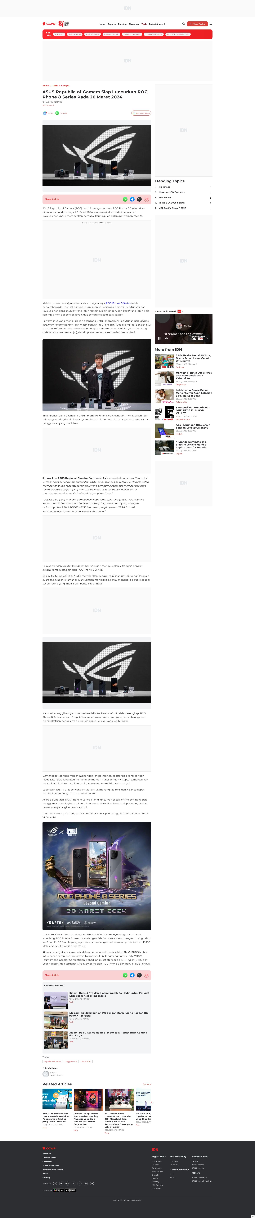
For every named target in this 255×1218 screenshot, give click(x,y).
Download (47, 1190)
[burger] (210, 23)
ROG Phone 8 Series (118, 303)
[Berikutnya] (152, 1102)
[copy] (146, 199)
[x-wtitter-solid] (139, 199)
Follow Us (46, 1183)
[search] (183, 24)
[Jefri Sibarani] (45, 1074)
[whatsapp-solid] (125, 199)
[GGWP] (56, 24)
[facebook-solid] (132, 199)
